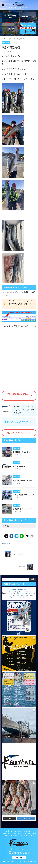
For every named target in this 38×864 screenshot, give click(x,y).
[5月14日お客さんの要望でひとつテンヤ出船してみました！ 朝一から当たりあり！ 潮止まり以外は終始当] (19, 797)
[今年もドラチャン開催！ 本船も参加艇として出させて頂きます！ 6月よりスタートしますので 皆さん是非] (19, 689)
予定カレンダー (18, 833)
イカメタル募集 (19, 466)
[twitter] (6, 536)
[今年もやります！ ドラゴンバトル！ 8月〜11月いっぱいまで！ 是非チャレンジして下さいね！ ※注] (19, 653)
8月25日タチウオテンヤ (22, 452)
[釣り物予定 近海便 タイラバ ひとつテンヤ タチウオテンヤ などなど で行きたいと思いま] (19, 761)
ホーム (5, 831)
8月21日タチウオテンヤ (22, 481)
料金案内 (27, 833)
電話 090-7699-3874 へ (17, 433)
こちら (29, 326)
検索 (33, 579)
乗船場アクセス (7, 833)
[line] (22, 536)
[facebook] (11, 536)
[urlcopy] (32, 536)
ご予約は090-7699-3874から (17, 395)
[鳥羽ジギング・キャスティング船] (19, 5)
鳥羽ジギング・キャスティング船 (19, 849)
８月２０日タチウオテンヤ (23, 495)
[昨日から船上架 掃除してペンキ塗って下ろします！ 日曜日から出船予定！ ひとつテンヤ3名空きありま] (19, 725)
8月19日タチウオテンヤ (22, 509)
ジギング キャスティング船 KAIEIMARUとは (22, 831)
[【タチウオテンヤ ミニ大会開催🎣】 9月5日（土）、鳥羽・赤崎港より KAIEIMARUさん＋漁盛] (19, 617)
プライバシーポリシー (26, 835)
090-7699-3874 (20, 852)
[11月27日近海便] (16, 536)
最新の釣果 (6, 543)
